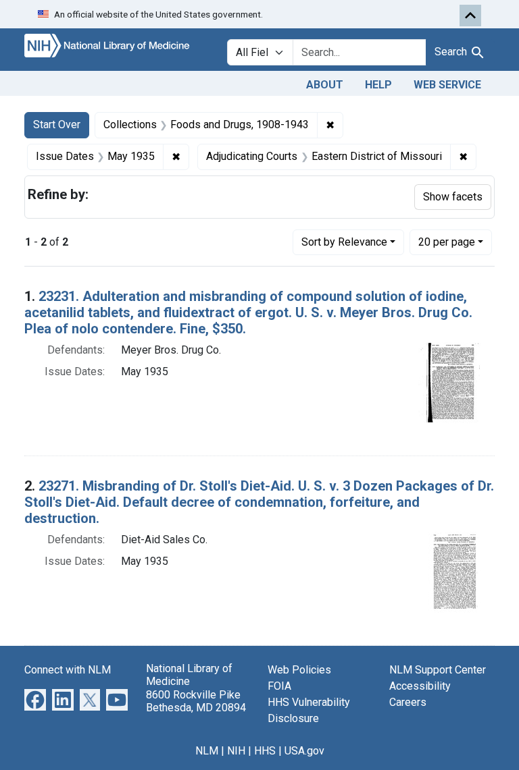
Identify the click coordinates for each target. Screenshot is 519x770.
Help (378, 84)
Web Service (447, 84)
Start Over (56, 124)
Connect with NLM (67, 669)
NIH (236, 750)
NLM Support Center (437, 669)
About (324, 84)
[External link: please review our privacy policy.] (35, 699)
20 (446, 241)
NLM (206, 750)
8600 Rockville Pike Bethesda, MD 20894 (196, 701)
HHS (265, 750)
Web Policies (299, 669)
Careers (407, 702)
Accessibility (420, 686)
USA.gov (304, 750)
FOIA (279, 686)
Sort (344, 242)
